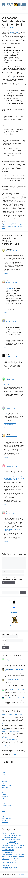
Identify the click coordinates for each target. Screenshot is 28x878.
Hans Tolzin (4, 847)
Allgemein (5, 221)
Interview (4, 794)
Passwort (4, 640)
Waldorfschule (5, 820)
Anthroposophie (5, 767)
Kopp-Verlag (16, 854)
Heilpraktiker (18, 847)
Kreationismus (21, 854)
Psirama (3, 809)
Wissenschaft (5, 822)
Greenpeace (18, 845)
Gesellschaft (4, 783)
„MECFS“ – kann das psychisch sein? (10, 739)
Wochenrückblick (9, 868)
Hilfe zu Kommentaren (14, 625)
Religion (3, 814)
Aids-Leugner (13, 833)
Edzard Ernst (5, 842)
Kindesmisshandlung (7, 854)
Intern (12, 852)
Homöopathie (5, 787)
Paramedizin (4, 800)
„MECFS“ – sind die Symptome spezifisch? (17, 697)
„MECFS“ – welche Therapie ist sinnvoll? (16, 689)
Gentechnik (18, 844)
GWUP (22, 845)
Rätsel (3, 811)
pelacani (7, 669)
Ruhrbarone (4, 860)
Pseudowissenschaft (6, 805)
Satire (3, 816)
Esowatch (18, 842)
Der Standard (18, 839)
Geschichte (4, 781)
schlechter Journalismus (7, 862)
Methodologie (13, 223)
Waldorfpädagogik (21, 863)
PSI (2, 807)
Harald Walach (6, 223)
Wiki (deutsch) (14, 612)
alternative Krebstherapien (8, 837)
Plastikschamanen (6, 801)
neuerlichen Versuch (14, 32)
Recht (3, 812)
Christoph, (6, 413)
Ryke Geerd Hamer (10, 860)
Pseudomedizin (5, 803)
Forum (14, 614)
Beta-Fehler (13, 77)
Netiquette (14, 624)
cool (3, 770)
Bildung (3, 768)
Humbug (4, 789)
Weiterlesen (20, 721)
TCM (15, 862)
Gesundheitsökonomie (6, 785)
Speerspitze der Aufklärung (15, 30)
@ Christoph (6, 384)
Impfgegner (6, 852)
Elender (6, 659)
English (3, 772)
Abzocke (5, 833)
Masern (4, 856)
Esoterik (3, 776)
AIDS (9, 833)
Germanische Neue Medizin (8, 845)
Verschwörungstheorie (6, 818)
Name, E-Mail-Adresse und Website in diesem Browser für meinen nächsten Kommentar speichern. (14, 578)
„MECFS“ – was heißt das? (7, 747)
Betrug (14, 839)
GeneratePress (21, 874)
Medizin (3, 798)
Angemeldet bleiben (7, 644)
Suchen (3, 590)
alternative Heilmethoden (13, 835)
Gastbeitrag (4, 779)
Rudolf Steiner (18, 859)
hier (10, 39)
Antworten (6, 273)
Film (3, 778)
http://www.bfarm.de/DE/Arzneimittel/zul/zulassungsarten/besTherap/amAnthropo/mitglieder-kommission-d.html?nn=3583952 (14, 478)
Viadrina (16, 863)
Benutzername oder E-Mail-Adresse (9, 634)
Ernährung (4, 774)
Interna (3, 792)
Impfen (3, 790)
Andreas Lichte (18, 837)
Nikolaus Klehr (10, 856)
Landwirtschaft (5, 796)
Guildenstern (9, 288)
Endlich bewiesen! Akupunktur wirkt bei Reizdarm (13, 224)
